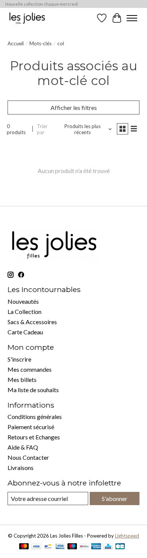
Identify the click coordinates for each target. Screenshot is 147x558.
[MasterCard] (24, 546)
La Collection (24, 311)
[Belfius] (84, 546)
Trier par (42, 129)
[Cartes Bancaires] (120, 546)
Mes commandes (30, 369)
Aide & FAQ (23, 447)
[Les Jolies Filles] (27, 18)
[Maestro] (72, 546)
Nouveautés (23, 301)
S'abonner (114, 498)
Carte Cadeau (25, 331)
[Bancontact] (48, 546)
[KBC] (108, 546)
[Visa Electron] (60, 546)
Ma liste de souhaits (33, 389)
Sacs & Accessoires (32, 321)
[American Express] (96, 546)
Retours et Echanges (34, 437)
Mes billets (22, 379)
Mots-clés (40, 43)
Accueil (16, 43)
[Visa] (36, 546)
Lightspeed (127, 536)
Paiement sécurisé (31, 426)
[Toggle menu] (131, 18)
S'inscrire (19, 359)
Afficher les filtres (74, 107)
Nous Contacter (28, 457)
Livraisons (21, 467)
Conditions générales (35, 416)
